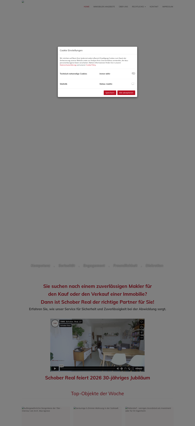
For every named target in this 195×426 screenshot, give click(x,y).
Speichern (109, 92)
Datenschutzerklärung (68, 65)
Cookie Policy (91, 65)
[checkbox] (133, 73)
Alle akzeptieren (126, 92)
